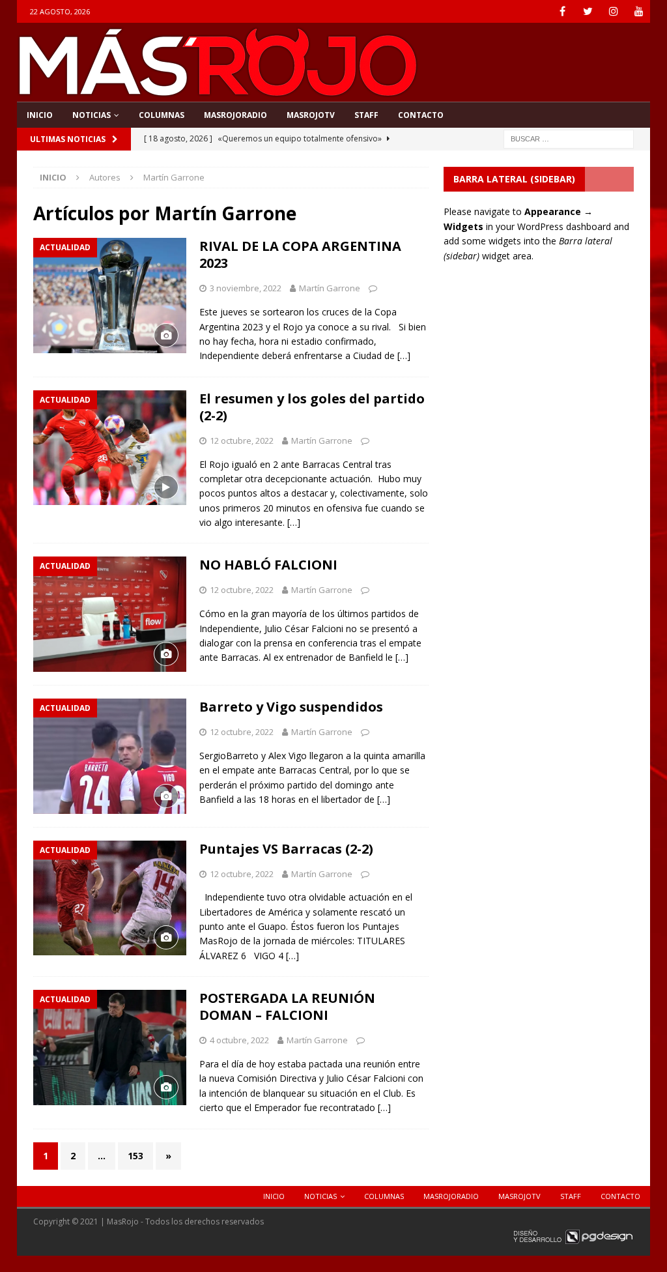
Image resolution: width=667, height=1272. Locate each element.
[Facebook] (562, 11)
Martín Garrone (329, 288)
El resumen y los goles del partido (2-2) (312, 407)
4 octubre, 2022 (239, 1040)
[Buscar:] (569, 138)
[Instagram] (613, 11)
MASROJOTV (311, 115)
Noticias (91, 115)
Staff (366, 115)
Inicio (40, 115)
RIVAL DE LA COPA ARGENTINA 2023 (300, 254)
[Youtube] (638, 11)
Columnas (161, 115)
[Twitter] (587, 11)
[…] (403, 355)
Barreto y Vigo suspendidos (291, 707)
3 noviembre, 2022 (245, 288)
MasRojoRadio (235, 115)
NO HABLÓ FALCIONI (268, 564)
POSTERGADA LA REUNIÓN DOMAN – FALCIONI (287, 1006)
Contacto (421, 115)
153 (135, 1155)
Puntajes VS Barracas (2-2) (286, 849)
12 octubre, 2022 (242, 440)
